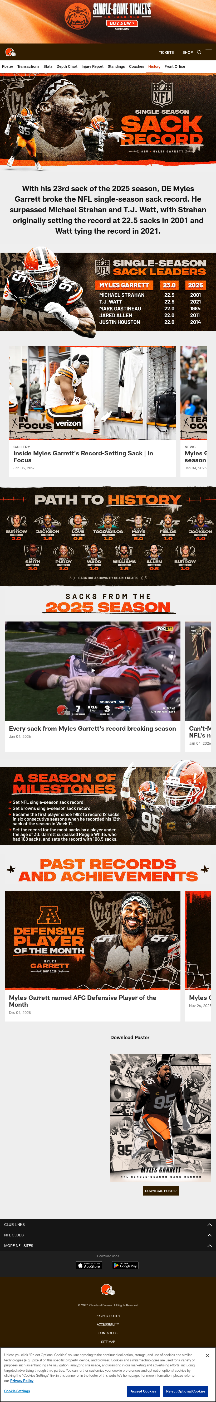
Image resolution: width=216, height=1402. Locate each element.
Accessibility (108, 1324)
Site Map (108, 1341)
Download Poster (160, 1191)
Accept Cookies (143, 1391)
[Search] (199, 52)
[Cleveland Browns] (108, 1290)
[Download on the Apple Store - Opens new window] (89, 1265)
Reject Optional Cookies (185, 1391)
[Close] (207, 1355)
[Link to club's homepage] (10, 50)
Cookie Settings (17, 1391)
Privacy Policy (108, 1316)
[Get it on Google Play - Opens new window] (125, 1267)
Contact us (108, 1333)
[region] (108, 1374)
